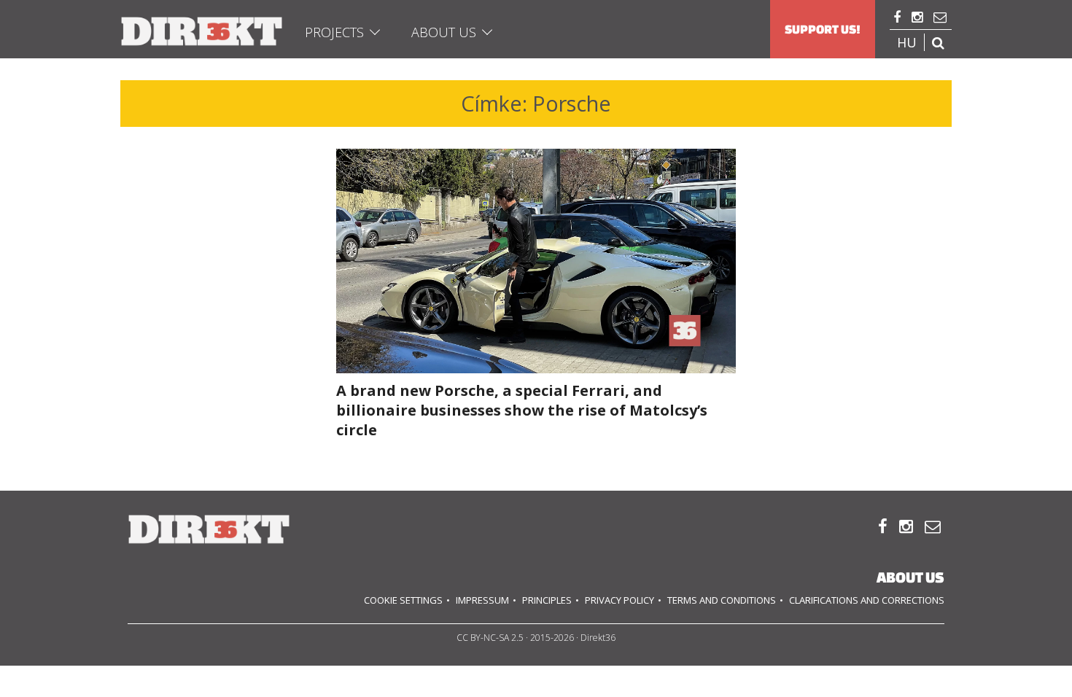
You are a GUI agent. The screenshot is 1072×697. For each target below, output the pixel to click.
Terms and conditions (721, 600)
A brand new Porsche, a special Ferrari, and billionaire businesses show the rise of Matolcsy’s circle (521, 410)
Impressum (482, 600)
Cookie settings (403, 600)
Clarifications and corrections (866, 600)
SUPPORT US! (823, 29)
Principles (547, 600)
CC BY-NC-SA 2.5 (490, 637)
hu (907, 42)
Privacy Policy (619, 600)
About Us (443, 32)
